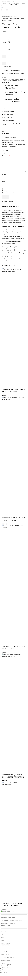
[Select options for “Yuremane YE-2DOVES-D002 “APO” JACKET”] (4, 643)
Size (4, 42)
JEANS (3, 934)
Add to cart (7, 66)
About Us (3, 963)
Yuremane (7, 109)
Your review (6, 156)
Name (4, 174)
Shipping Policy (5, 960)
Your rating (5, 150)
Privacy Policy (5, 954)
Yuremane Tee (8, 117)
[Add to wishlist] (17, 386)
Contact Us (4, 951)
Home (4, 16)
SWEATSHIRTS (5, 943)
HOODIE (3, 931)
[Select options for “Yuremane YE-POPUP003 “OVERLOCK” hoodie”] (4, 900)
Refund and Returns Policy (8, 957)
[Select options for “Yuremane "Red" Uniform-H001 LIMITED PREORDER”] (4, 386)
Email (4, 181)
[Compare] (13, 386)
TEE (2, 937)
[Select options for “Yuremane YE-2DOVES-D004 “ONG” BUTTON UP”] (4, 515)
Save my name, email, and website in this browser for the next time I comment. (13, 192)
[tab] (6, 79)
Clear (10, 49)
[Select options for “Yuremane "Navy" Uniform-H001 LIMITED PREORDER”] (4, 772)
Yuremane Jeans (8, 114)
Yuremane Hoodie (12, 16)
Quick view (8, 386)
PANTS (3, 940)
